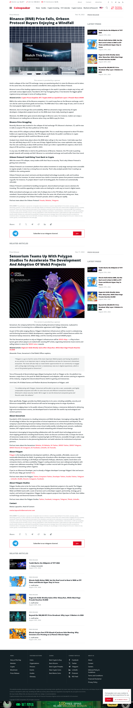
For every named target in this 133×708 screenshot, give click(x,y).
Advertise (98, 2)
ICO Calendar (65, 8)
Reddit (20, 479)
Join (77, 233)
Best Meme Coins (55, 673)
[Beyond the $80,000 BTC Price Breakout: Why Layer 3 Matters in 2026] (18, 617)
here (33, 473)
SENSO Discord (15, 448)
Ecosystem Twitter (45, 476)
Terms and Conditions (95, 675)
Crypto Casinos (77, 8)
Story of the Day (15, 660)
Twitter (36, 476)
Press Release (93, 15)
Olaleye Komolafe (37, 566)
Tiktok (70, 499)
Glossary (33, 676)
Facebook (40, 479)
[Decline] (128, 691)
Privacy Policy (92, 682)
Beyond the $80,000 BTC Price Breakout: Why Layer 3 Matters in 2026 (111, 70)
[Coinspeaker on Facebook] (108, 2)
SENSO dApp (63, 339)
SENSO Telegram (75, 445)
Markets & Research (91, 8)
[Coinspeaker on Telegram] (115, 2)
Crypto (12, 667)
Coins (31, 660)
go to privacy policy (121, 699)
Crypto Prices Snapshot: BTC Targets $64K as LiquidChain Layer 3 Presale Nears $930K (52, 98)
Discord (25, 479)
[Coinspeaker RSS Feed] (122, 2)
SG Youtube (52, 448)
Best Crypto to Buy (55, 660)
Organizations (34, 663)
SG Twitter (54, 445)
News (38, 8)
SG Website (46, 445)
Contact (88, 2)
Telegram (55, 200)
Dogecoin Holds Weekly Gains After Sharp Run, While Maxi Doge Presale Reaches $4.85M (111, 57)
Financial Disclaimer (95, 679)
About (80, 2)
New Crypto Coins (55, 670)
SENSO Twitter (64, 445)
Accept (109, 699)
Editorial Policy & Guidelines (94, 671)
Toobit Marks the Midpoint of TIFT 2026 (111, 31)
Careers (90, 667)
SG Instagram (25, 448)
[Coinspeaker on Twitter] (112, 2)
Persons (32, 667)
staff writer (34, 585)
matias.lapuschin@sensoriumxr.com (22, 510)
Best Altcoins (53, 663)
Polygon (12, 455)
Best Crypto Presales (56, 667)
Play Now (112, 704)
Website (48, 200)
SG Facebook (35, 448)
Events (32, 670)
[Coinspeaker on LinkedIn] (119, 2)
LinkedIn (44, 448)
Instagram (32, 479)
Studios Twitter (71, 476)
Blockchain (14, 670)
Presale (42, 200)
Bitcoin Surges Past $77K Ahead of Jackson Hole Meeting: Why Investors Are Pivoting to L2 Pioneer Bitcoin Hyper (54, 633)
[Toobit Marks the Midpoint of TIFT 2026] (18, 565)
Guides (43, 8)
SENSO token (33, 344)
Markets (13, 663)
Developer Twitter (59, 476)
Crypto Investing (53, 8)
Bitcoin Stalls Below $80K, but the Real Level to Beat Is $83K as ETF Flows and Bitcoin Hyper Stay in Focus (110, 43)
